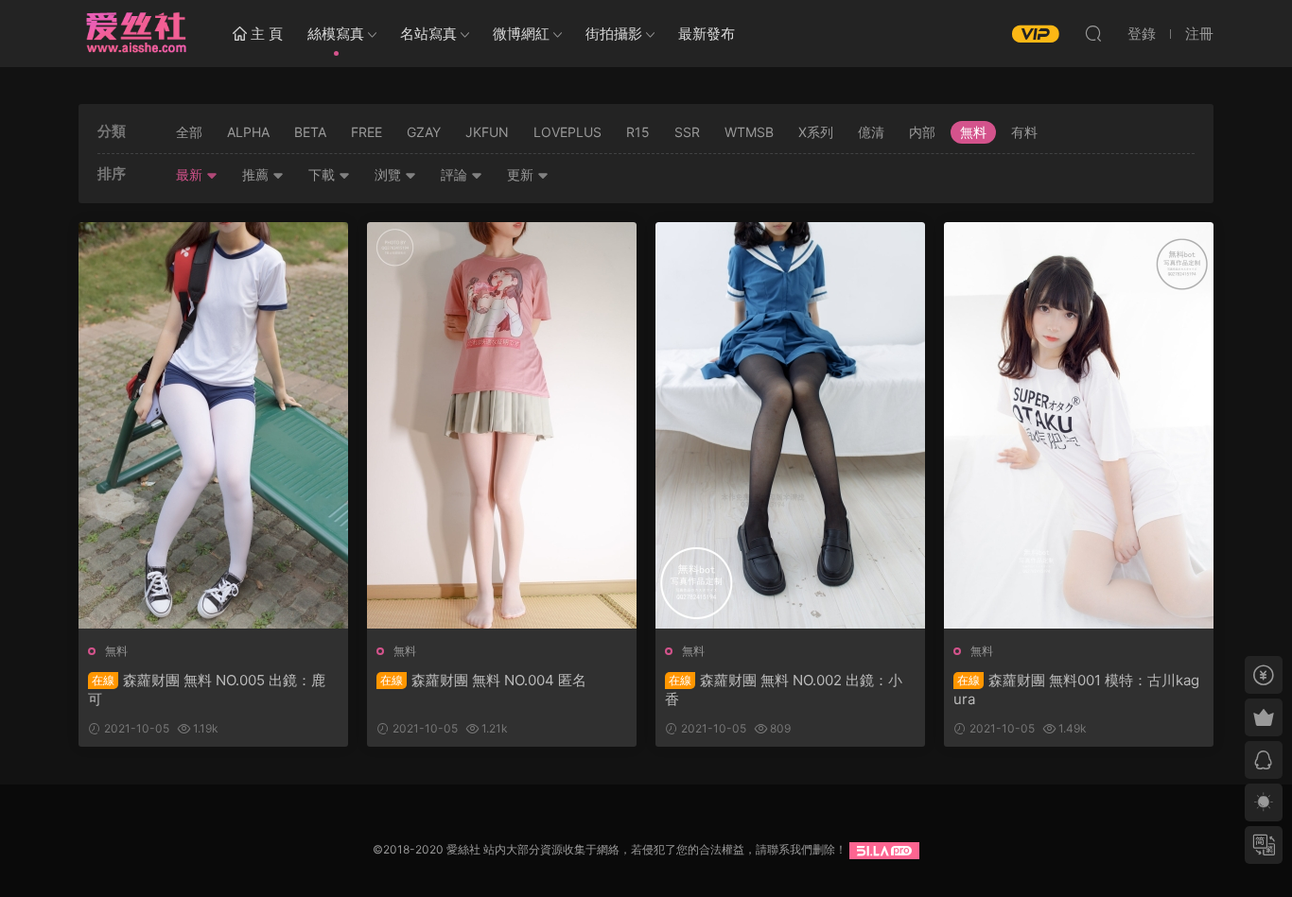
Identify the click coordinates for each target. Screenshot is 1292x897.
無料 (973, 132)
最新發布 (706, 34)
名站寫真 (428, 34)
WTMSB (749, 132)
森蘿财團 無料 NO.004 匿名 (483, 680)
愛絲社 (135, 33)
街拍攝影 (613, 34)
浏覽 (390, 174)
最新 (191, 174)
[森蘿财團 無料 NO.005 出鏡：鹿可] (213, 425)
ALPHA (248, 132)
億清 (871, 132)
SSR (687, 132)
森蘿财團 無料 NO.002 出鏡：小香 (783, 689)
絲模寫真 (335, 34)
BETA (310, 132)
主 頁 (265, 34)
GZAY (424, 132)
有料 (1024, 132)
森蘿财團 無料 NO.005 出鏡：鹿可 (206, 689)
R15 (638, 132)
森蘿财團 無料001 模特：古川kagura (1076, 689)
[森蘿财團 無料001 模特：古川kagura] (1078, 425)
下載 (323, 174)
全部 (189, 132)
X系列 (815, 132)
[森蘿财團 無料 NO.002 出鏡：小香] (790, 425)
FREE (366, 132)
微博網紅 (521, 34)
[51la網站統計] (884, 849)
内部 (922, 132)
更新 (522, 174)
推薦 (257, 174)
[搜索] (1093, 33)
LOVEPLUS (567, 132)
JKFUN (487, 132)
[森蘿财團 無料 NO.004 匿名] (502, 425)
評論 (456, 174)
